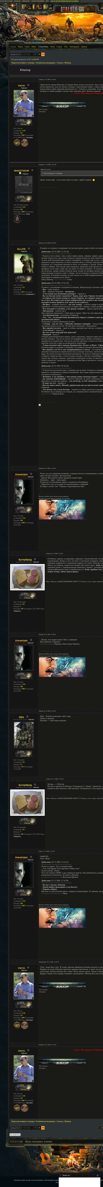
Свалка (60, 63)
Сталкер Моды (43, 47)
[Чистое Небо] (48, 9)
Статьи (27, 47)
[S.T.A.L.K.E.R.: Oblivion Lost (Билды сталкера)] (27, 9)
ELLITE (21, 249)
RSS (47, 1)
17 (35, 54)
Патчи (52, 47)
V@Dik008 (35, 59)
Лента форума (74, 47)
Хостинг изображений (38, 1)
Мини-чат (65, 1175)
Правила (84, 47)
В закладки (17, 1)
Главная (13, 47)
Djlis (21, 717)
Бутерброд (25, 559)
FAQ (65, 47)
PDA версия (26, 1)
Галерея (59, 47)
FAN (28, 59)
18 (39, 54)
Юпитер (68, 63)
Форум (20, 47)
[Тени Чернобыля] (38, 9)
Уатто (21, 85)
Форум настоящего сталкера (22, 63)
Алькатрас (21, 474)
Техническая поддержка (45, 63)
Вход (37, 14)
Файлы (34, 47)
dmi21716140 (21, 170)
